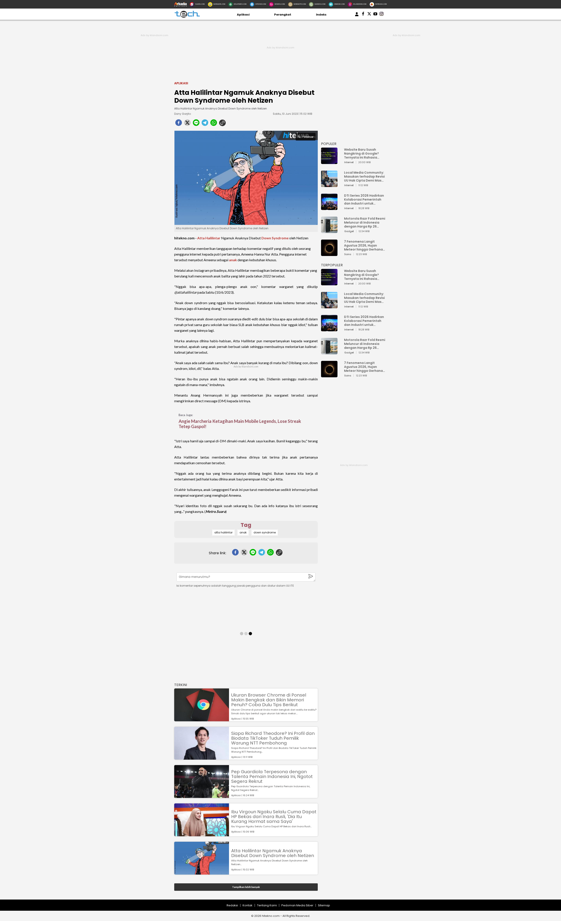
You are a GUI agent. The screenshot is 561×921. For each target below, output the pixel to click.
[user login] (356, 16)
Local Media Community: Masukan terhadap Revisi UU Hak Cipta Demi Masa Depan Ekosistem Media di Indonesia (364, 176)
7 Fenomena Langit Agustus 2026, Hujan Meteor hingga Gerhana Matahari (363, 245)
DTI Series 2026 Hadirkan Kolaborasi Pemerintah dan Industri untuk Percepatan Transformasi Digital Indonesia (364, 199)
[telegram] (205, 124)
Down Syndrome (275, 238)
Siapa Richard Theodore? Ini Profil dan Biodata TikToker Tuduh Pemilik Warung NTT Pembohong (273, 738)
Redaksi (232, 905)
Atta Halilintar (208, 238)
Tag (246, 525)
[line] (196, 124)
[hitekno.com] (187, 17)
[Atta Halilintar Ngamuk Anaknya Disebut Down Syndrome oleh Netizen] (201, 872)
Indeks (321, 14)
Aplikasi (243, 14)
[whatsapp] (213, 124)
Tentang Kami (267, 905)
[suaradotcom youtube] (375, 15)
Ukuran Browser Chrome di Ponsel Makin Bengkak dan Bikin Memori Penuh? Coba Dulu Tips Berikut (268, 700)
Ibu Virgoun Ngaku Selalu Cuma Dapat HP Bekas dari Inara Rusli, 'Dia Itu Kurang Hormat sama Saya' (273, 816)
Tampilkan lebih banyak (246, 887)
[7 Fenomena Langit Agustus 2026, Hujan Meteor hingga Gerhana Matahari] (329, 254)
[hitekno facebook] (363, 15)
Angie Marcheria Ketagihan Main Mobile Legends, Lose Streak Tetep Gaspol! (240, 423)
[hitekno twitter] (369, 15)
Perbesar (307, 136)
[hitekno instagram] (381, 15)
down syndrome (265, 532)
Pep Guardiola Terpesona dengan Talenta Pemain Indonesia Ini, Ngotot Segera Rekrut (272, 776)
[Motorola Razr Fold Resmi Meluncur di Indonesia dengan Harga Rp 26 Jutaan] (329, 231)
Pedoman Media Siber (297, 905)
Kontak (247, 905)
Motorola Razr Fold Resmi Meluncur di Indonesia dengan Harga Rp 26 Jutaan (364, 222)
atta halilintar (223, 532)
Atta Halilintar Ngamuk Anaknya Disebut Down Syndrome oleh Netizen (272, 853)
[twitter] (187, 124)
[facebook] (178, 124)
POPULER (328, 143)
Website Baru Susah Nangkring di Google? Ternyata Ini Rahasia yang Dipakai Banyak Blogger (361, 153)
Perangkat (282, 14)
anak (233, 260)
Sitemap (324, 905)
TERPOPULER (332, 265)
